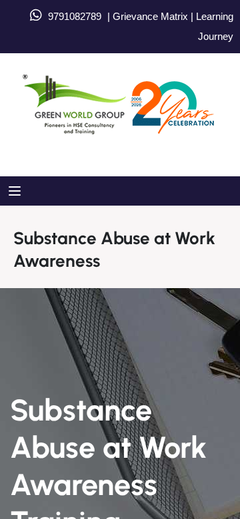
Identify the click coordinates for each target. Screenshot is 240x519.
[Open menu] (16, 191)
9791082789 (74, 16)
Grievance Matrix (150, 16)
